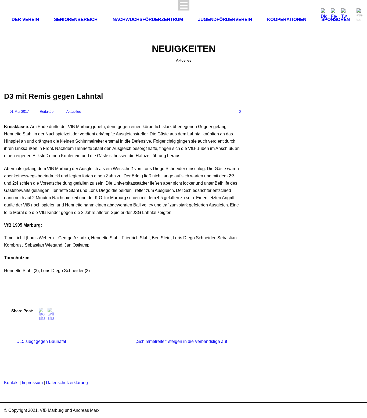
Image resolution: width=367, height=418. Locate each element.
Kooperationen (286, 19)
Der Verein (25, 19)
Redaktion (47, 112)
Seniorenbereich (76, 19)
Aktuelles (73, 112)
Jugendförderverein (225, 19)
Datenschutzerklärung (67, 382)
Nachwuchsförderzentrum (148, 19)
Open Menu (183, 5)
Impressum (32, 382)
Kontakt (11, 382)
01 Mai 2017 (19, 112)
